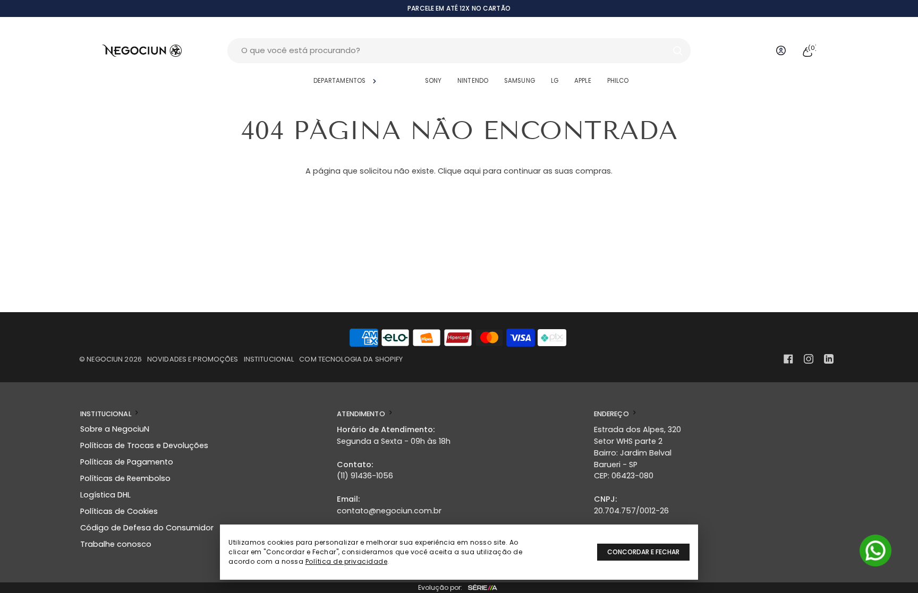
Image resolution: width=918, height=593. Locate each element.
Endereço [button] (612, 413)
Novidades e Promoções (193, 359)
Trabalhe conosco (115, 544)
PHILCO (618, 80)
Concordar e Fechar (643, 551)
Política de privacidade (346, 561)
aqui (472, 171)
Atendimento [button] (362, 413)
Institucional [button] (106, 413)
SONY (433, 80)
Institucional (269, 359)
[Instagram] (808, 359)
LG (554, 80)
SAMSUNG (519, 80)
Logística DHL (105, 494)
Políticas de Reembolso (125, 478)
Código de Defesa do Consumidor (147, 527)
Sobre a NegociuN (114, 429)
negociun (105, 359)
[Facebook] (788, 359)
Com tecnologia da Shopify (351, 359)
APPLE (582, 80)
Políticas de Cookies (119, 511)
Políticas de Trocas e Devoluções (144, 445)
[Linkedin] (829, 359)
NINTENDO (472, 80)
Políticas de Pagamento (126, 462)
